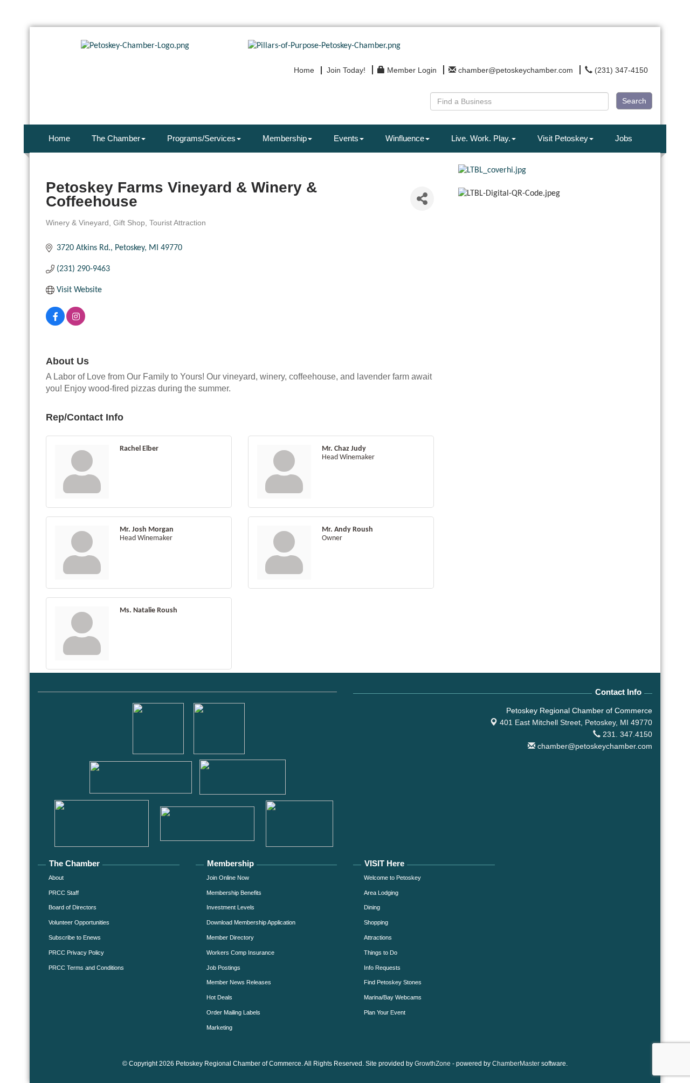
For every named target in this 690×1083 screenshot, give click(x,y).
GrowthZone (433, 1063)
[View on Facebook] (55, 323)
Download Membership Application (250, 922)
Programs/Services (201, 138)
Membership (285, 138)
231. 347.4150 (626, 734)
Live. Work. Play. (480, 138)
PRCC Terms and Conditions (86, 967)
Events (346, 138)
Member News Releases (238, 982)
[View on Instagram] (75, 323)
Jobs (623, 138)
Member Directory (230, 937)
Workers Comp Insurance (240, 952)
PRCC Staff (64, 892)
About (56, 877)
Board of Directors (72, 907)
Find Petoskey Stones (393, 982)
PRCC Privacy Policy (76, 952)
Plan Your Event (384, 1012)
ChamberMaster (516, 1063)
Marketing (219, 1027)
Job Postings (223, 967)
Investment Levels (230, 907)
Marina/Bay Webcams (393, 997)
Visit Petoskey (562, 138)
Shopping (376, 922)
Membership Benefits (233, 892)
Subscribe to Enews (75, 937)
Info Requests (382, 967)
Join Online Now (227, 877)
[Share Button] (422, 199)
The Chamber (116, 138)
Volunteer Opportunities (79, 922)
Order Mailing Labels (233, 1012)
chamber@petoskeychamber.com (593, 746)
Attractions (378, 937)
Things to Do (380, 952)
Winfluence (404, 138)
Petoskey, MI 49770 (576, 722)
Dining (372, 907)
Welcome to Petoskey (392, 877)
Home (59, 138)
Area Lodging (381, 892)
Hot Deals (219, 997)
